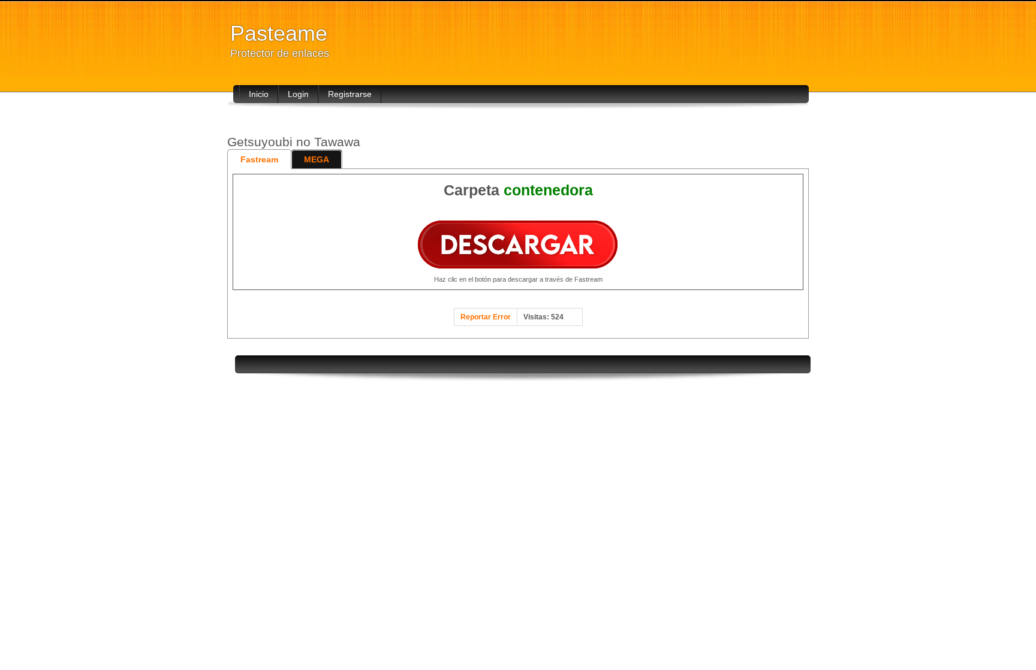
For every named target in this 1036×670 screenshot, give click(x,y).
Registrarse (350, 94)
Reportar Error (485, 317)
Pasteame (278, 33)
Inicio (259, 94)
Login (298, 94)
